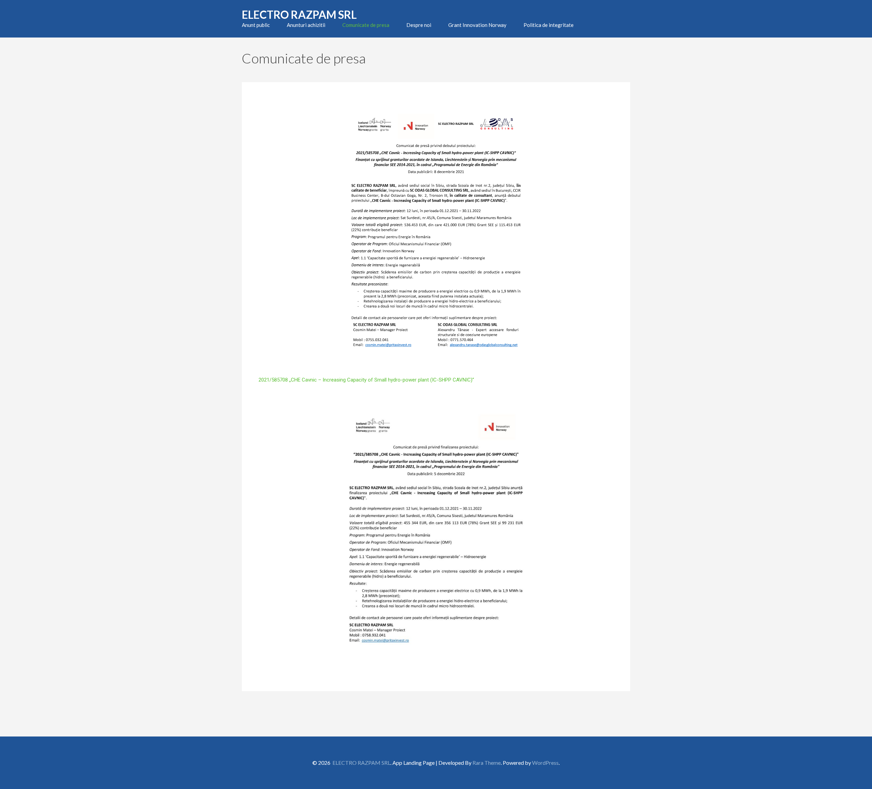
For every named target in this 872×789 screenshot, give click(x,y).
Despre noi (418, 25)
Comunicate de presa (365, 25)
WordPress (545, 762)
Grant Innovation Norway (477, 25)
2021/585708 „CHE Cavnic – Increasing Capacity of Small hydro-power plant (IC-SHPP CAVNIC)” (366, 380)
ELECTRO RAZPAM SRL (299, 14)
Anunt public (256, 25)
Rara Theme (486, 762)
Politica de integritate (549, 25)
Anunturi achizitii (306, 25)
